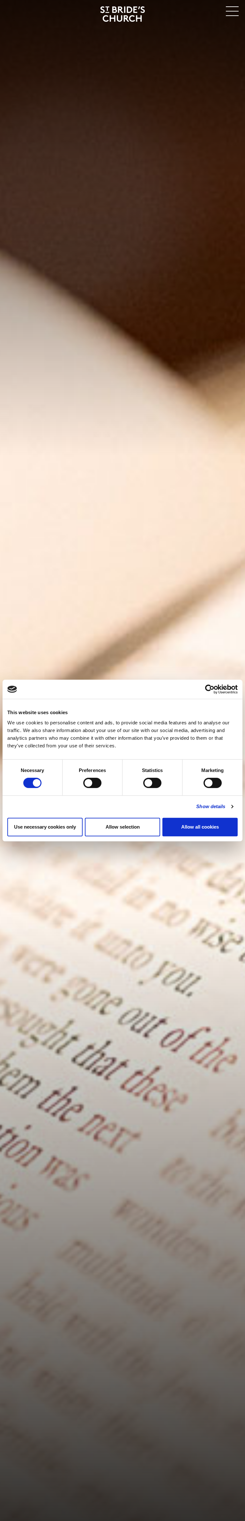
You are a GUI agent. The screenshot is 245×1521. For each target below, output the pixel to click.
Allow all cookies (200, 827)
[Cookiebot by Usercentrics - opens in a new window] (210, 689)
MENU (212, 9)
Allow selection (123, 827)
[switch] (92, 783)
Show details (210, 806)
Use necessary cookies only (45, 827)
